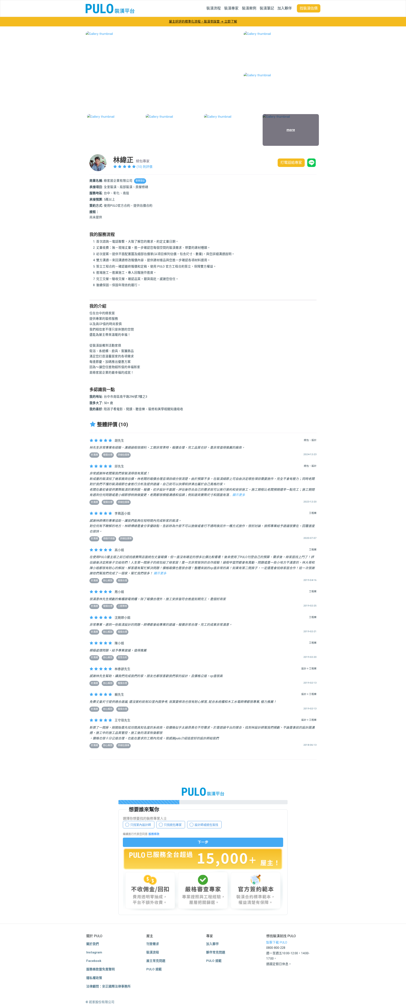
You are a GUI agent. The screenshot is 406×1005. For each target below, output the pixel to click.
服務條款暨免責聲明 (100, 969)
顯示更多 (238, 495)
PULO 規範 (154, 969)
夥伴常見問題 (215, 952)
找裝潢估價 (309, 8)
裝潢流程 (213, 8)
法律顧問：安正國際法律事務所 (108, 986)
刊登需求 (152, 944)
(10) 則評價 (144, 167)
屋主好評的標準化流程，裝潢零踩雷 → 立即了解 (203, 21)
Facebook (93, 961)
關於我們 (92, 944)
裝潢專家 (231, 8)
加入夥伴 (284, 8)
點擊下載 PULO (276, 942)
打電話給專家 (291, 162)
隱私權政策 (94, 978)
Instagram (94, 952)
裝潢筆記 (267, 8)
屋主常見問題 (155, 961)
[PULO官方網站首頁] (110, 8)
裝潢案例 (249, 8)
